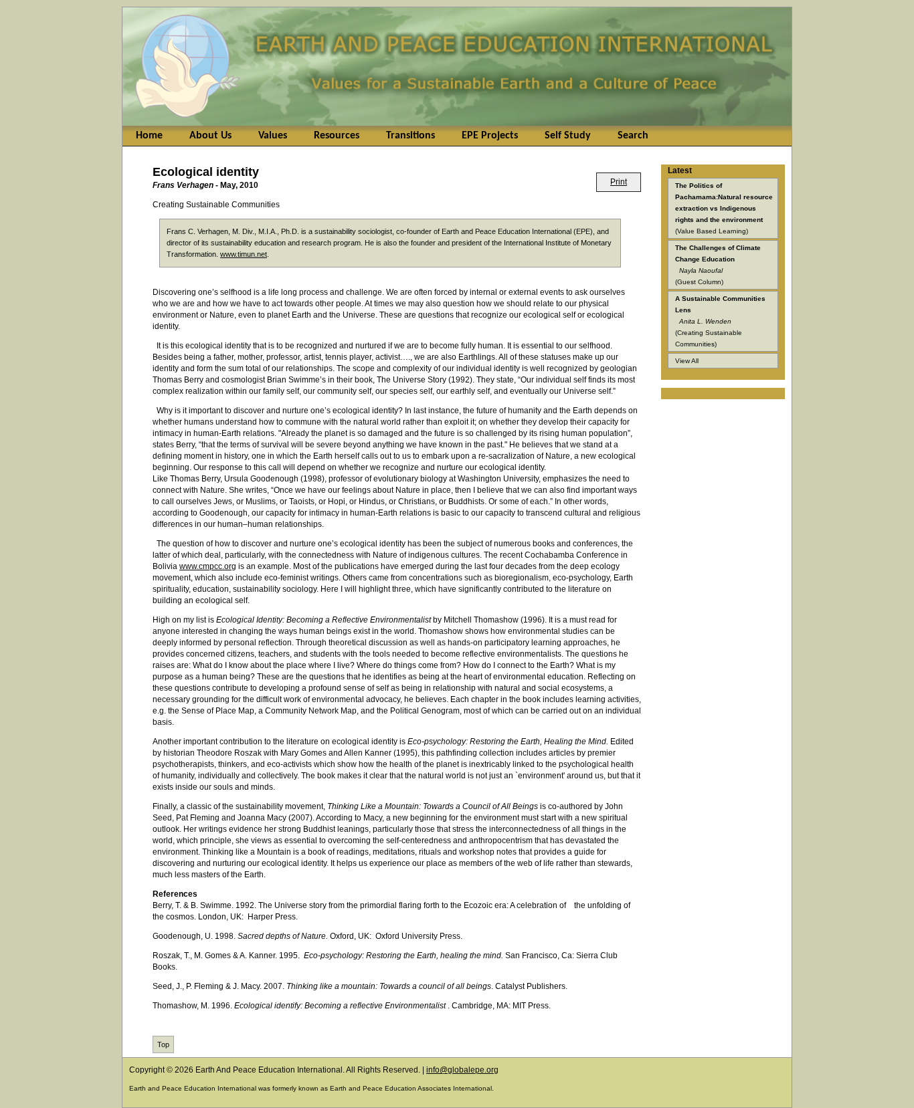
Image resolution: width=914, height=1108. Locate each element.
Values (272, 135)
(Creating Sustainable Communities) (720, 321)
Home (149, 135)
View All (687, 360)
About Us (210, 135)
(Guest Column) (718, 265)
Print (618, 182)
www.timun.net (243, 254)
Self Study (568, 135)
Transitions (410, 135)
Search (633, 135)
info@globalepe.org (462, 1070)
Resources (336, 135)
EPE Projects (490, 135)
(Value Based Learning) (724, 208)
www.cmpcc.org (207, 566)
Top (163, 1044)
